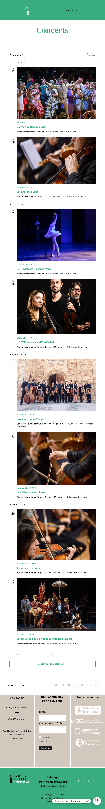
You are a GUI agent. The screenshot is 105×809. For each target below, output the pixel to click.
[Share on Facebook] (56, 685)
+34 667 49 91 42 (17, 719)
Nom (42, 712)
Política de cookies (52, 786)
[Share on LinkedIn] (69, 685)
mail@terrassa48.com (17, 707)
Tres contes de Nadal (29, 568)
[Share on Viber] (76, 685)
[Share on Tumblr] (89, 685)
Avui (52, 655)
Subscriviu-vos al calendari (51, 664)
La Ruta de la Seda (28, 191)
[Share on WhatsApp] (95, 685)
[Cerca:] (76, 10)
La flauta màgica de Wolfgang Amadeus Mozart (44, 638)
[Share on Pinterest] (62, 685)
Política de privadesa (53, 781)
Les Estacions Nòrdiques (31, 492)
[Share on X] (49, 685)
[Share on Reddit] (82, 685)
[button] (97, 801)
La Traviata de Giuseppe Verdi (34, 268)
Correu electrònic (51, 724)
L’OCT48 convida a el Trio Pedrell (36, 342)
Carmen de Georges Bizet (31, 126)
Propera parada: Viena (30, 419)
